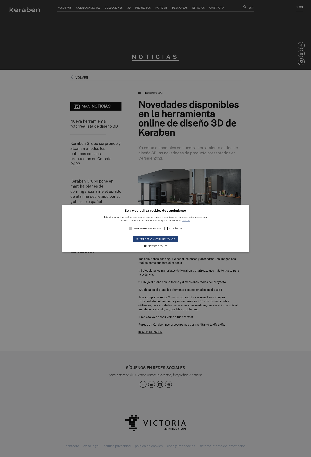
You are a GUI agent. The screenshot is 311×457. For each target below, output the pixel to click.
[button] (155, 228)
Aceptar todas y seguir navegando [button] (155, 238)
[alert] (155, 228)
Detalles (186, 220)
